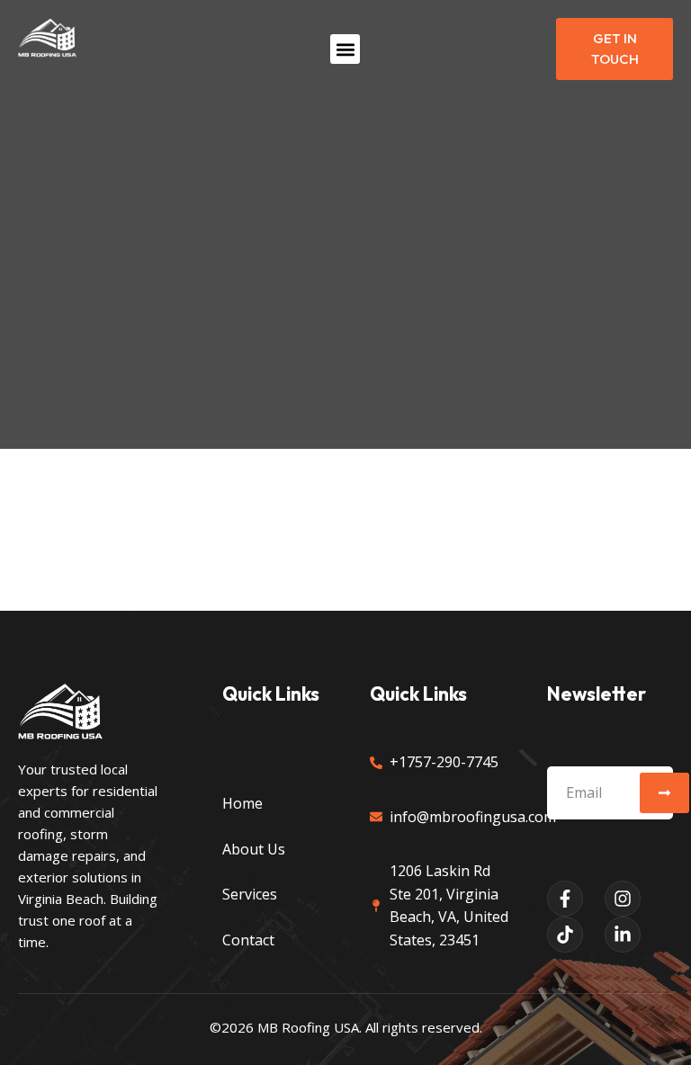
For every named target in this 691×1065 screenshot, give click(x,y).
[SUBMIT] (664, 793)
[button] (345, 49)
